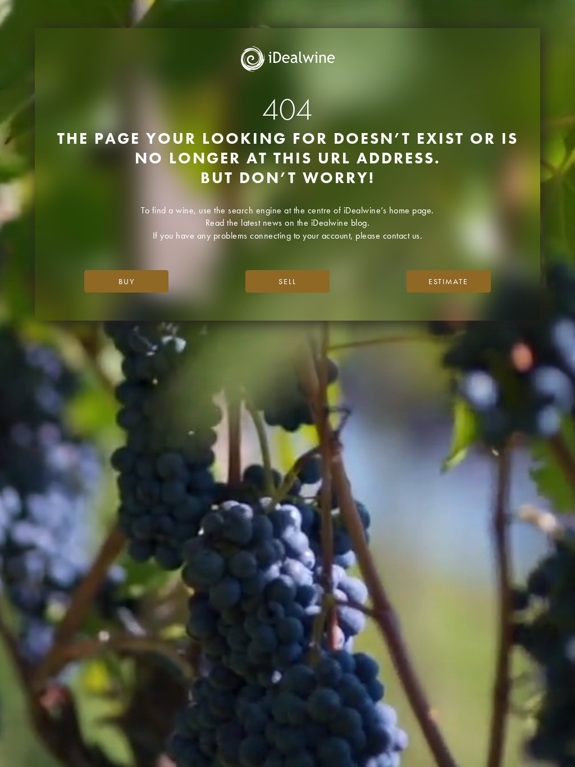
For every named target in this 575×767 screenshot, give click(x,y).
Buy (126, 281)
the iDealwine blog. (333, 223)
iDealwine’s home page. (389, 210)
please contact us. (388, 235)
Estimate (448, 281)
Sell (287, 281)
